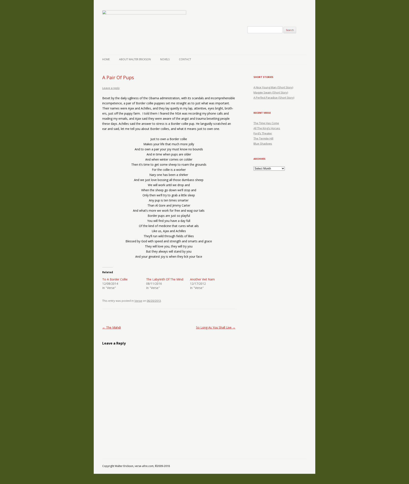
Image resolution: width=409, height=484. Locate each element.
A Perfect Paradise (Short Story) (273, 97)
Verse (138, 301)
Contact (185, 59)
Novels (165, 59)
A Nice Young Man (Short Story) (273, 87)
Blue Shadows (262, 143)
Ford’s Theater (262, 133)
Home (106, 59)
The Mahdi (111, 327)
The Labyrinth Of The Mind (164, 279)
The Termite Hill (263, 138)
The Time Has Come (266, 123)
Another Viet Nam (202, 279)
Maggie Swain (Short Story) (270, 92)
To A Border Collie (115, 279)
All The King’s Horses (266, 128)
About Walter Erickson (135, 59)
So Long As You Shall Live (215, 327)
